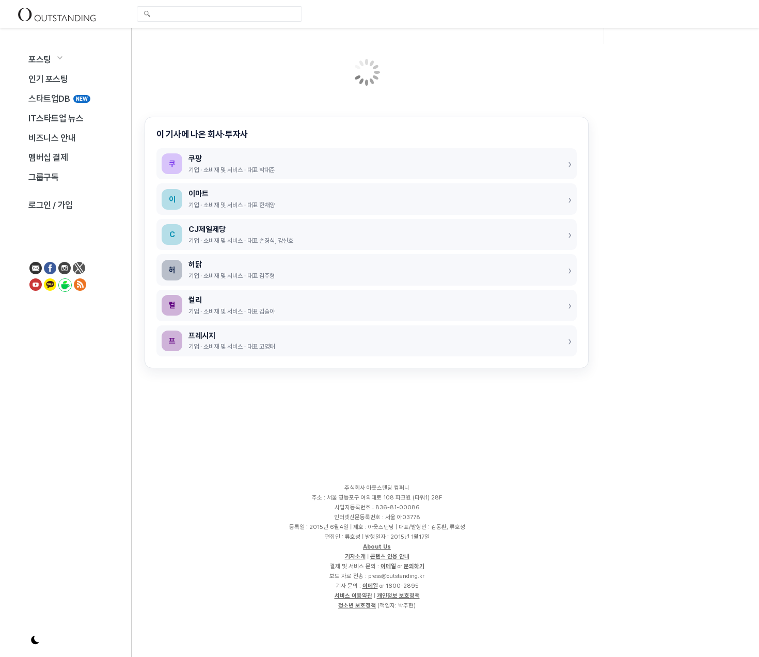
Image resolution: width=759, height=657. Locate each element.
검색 (147, 15)
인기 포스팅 (48, 79)
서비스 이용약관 (353, 595)
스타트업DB (58, 98)
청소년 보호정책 (357, 605)
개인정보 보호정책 (398, 595)
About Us (377, 546)
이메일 (388, 566)
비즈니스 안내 (51, 138)
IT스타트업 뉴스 (55, 118)
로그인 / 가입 (50, 205)
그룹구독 (43, 177)
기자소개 (355, 556)
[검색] (222, 14)
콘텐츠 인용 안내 (389, 556)
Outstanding (57, 14)
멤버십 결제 (48, 157)
